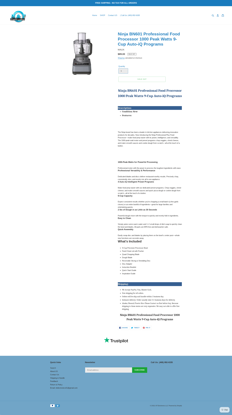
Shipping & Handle (57, 378)
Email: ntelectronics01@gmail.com (64, 388)
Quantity (121, 66)
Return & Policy (56, 385)
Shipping (121, 58)
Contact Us (54, 375)
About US (54, 371)
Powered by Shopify (175, 406)
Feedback (54, 381)
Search (53, 368)
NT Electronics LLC (162, 406)
